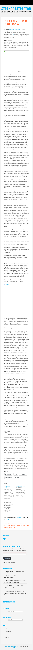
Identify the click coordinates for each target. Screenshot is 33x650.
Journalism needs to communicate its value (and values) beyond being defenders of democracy (15, 593)
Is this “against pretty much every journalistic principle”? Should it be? (10, 525)
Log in (7, 628)
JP (13, 34)
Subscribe (7, 558)
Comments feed (9, 634)
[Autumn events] (10, 506)
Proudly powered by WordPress (11, 646)
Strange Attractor (16, 8)
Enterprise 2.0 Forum (14, 29)
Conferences (19, 517)
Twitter (4, 539)
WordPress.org (9, 637)
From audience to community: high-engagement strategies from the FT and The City (15, 587)
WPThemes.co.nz (16, 647)
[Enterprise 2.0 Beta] (22, 491)
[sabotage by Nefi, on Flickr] (16, 300)
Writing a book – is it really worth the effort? (23, 525)
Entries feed (8, 631)
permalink (8, 519)
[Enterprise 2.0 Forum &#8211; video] (10, 492)
